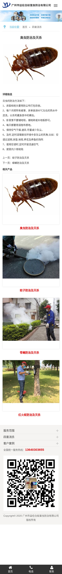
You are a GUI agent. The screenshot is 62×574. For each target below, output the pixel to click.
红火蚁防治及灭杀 (29, 414)
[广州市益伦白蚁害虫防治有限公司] (27, 9)
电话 (31, 571)
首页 (24, 27)
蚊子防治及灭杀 (20, 157)
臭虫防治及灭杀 (29, 228)
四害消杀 (37, 27)
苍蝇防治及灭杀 (29, 352)
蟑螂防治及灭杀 (20, 162)
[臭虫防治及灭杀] (31, 82)
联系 (51, 571)
